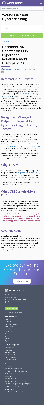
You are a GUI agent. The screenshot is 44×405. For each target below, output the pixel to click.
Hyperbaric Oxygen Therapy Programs (18, 384)
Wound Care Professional (13, 369)
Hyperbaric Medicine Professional (16, 371)
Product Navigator (11, 357)
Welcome (8, 319)
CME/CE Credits (10, 355)
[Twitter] (10, 305)
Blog (6, 334)
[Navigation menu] (41, 3)
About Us (8, 329)
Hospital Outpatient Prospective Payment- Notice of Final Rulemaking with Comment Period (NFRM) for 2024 (21, 146)
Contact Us (8, 331)
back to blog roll (7, 42)
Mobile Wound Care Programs (15, 381)
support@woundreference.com (17, 299)
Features (8, 322)
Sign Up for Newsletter (22, 35)
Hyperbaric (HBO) (11, 352)
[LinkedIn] (5, 305)
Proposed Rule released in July (29, 173)
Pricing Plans (9, 327)
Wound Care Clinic (11, 379)
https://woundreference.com (17, 302)
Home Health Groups (12, 386)
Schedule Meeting (11, 309)
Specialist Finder (10, 360)
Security (7, 336)
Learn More (22, 281)
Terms (7, 341)
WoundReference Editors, (13, 69)
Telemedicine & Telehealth (14, 391)
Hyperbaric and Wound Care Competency (19, 394)
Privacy (7, 339)
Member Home (10, 348)
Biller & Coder (9, 373)
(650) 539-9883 (12, 297)
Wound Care (9, 350)
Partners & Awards (11, 324)
